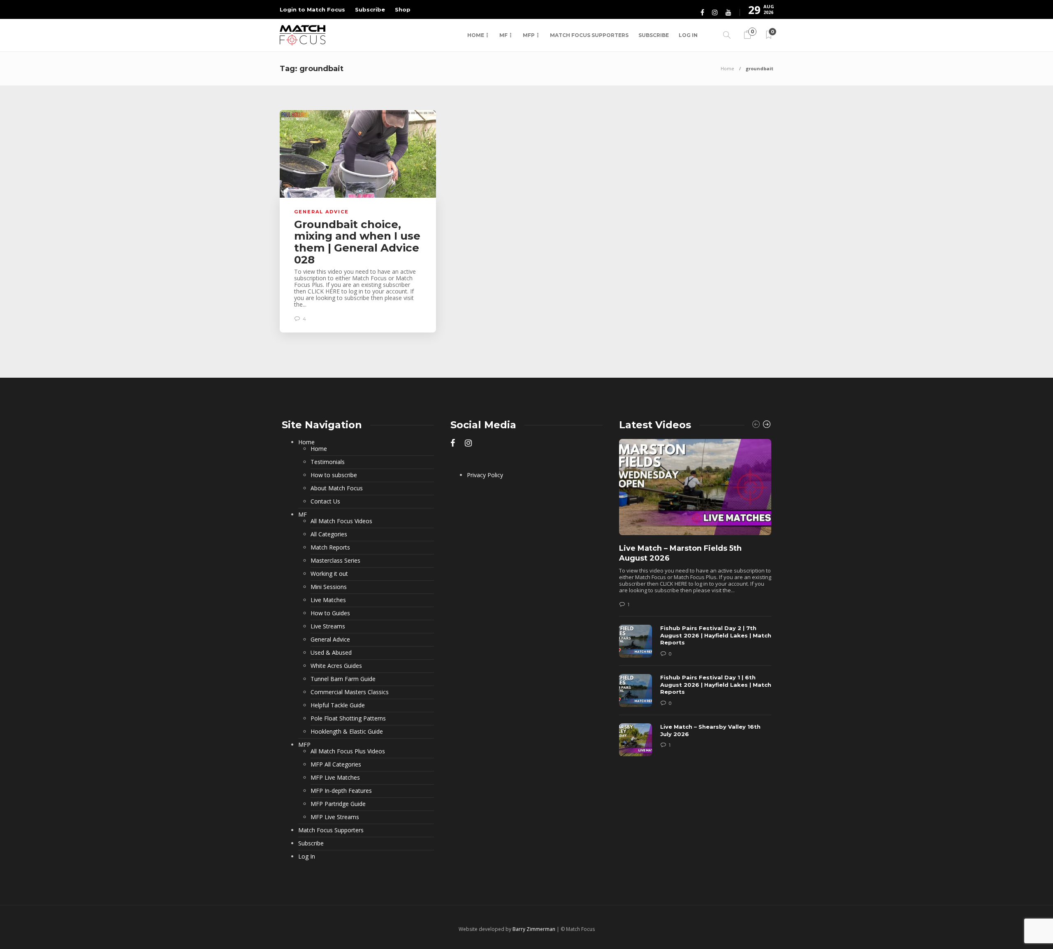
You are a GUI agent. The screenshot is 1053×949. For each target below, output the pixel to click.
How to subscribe (334, 475)
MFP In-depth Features (341, 790)
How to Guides (330, 613)
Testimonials (328, 462)
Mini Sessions (329, 587)
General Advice (321, 212)
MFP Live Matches (335, 777)
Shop (403, 9)
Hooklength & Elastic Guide (347, 731)
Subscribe (370, 9)
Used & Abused (331, 652)
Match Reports (330, 547)
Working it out (329, 573)
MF (503, 35)
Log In (688, 35)
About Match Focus (337, 488)
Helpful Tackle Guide (338, 705)
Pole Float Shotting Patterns (348, 718)
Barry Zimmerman (534, 929)
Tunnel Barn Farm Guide (343, 679)
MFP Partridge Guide (338, 804)
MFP (529, 35)
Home (475, 35)
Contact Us (325, 501)
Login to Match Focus (312, 9)
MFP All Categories (336, 764)
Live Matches (328, 600)
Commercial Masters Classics (350, 692)
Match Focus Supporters (589, 35)
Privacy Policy (485, 475)
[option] (695, 601)
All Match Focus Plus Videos (348, 751)
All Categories (329, 534)
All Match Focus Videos (341, 521)
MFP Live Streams (335, 817)
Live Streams (328, 626)
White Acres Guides (336, 666)
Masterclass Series (335, 560)
